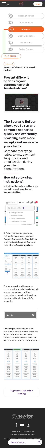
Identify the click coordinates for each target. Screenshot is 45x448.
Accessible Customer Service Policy (22, 434)
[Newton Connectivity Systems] (21, 4)
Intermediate (26, 22)
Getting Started (26, 16)
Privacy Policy (15, 431)
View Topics (10, 56)
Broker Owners (26, 49)
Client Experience (26, 36)
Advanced (26, 29)
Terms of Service (28, 431)
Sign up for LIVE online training (21, 392)
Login (38, 4)
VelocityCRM (26, 42)
